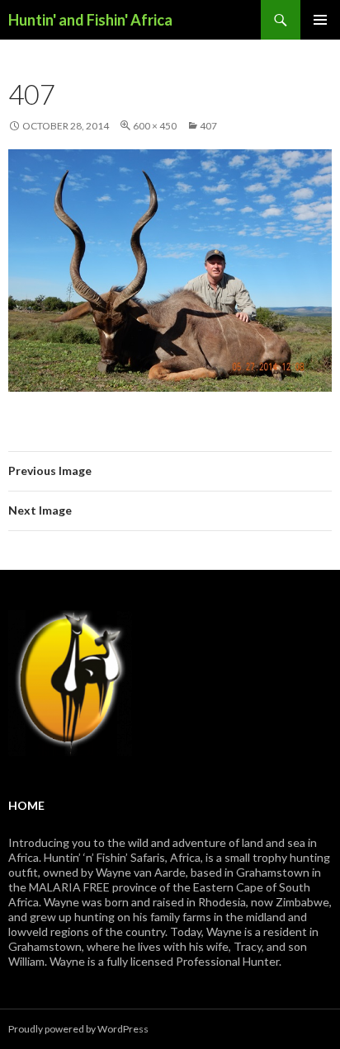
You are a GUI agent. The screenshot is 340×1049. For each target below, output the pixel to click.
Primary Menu (320, 20)
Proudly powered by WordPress (78, 1029)
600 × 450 (155, 126)
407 (208, 126)
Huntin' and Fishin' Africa (90, 20)
